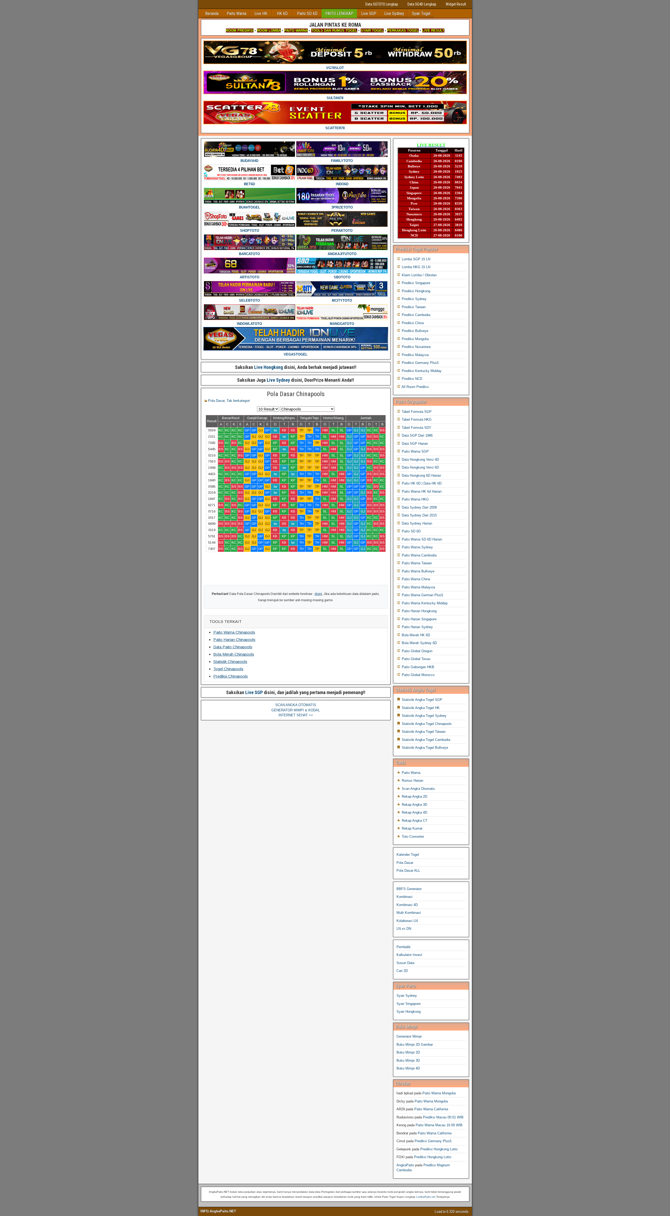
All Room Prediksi (415, 387)
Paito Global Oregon (416, 651)
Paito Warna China (415, 579)
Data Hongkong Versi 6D (420, 467)
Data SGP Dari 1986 (417, 435)
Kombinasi (404, 897)
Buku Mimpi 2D (408, 1052)
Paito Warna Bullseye (417, 571)
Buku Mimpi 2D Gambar (415, 1044)
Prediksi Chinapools (230, 676)
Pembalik (404, 947)
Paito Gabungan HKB (417, 667)
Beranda (212, 13)
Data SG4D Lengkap (421, 4)
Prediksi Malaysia (415, 355)
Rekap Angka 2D (414, 796)
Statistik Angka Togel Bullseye (424, 748)
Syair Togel (421, 13)
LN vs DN (404, 929)
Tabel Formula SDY (416, 428)
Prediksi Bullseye (414, 331)
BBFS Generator (409, 889)
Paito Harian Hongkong (419, 611)
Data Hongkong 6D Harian (421, 475)
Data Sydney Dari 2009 (419, 507)
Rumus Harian (412, 780)
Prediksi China (412, 323)
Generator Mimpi (409, 1036)
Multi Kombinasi (409, 913)
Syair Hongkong (409, 1012)
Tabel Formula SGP (416, 412)
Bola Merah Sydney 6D (419, 643)
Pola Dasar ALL (408, 870)
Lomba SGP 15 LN (415, 259)
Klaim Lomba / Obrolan (419, 275)
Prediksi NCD (411, 379)
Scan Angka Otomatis (418, 789)
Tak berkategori (238, 401)
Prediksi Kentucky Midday (421, 371)
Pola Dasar (216, 401)
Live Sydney (394, 13)
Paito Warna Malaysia (418, 587)
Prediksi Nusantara (416, 347)
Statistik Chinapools (230, 661)
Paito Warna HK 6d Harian (421, 491)
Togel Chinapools (228, 669)
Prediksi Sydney (414, 299)
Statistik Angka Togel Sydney (423, 716)
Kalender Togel (408, 855)
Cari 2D (402, 971)
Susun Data (405, 963)
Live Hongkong (268, 367)
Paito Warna (236, 13)
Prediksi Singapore (415, 283)
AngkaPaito (405, 1165)
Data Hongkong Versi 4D (420, 459)
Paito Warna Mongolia (439, 1093)
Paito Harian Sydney (417, 627)
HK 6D (282, 13)
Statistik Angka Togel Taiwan (423, 732)
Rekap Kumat (411, 828)
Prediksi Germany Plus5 (420, 363)
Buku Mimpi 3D (408, 1060)
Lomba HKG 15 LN (415, 267)
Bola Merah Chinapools (233, 654)
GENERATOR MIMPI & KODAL (295, 710)
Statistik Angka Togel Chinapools (426, 724)
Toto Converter (412, 836)
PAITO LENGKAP (339, 13)
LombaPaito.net (426, 1196)
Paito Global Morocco (417, 675)
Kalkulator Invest (409, 955)
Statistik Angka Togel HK (420, 708)
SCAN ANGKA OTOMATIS (295, 705)
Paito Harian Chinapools (234, 639)
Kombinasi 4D (407, 905)
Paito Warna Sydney (417, 547)
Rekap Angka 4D (414, 812)
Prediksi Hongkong (415, 291)
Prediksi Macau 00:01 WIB (443, 1117)
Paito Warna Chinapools (234, 632)
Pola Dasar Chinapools (296, 394)
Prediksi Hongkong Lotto (438, 1149)
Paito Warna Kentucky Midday (424, 603)
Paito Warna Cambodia (419, 555)
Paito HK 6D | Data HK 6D (421, 483)
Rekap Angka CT (414, 821)
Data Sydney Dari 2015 (419, 515)
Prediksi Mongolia (415, 339)
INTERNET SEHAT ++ (295, 715)
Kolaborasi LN (407, 921)
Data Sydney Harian (416, 523)
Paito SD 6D (307, 13)
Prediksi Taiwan (413, 307)
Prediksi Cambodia (415, 315)
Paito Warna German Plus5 (422, 595)
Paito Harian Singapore (419, 619)
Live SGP (368, 13)
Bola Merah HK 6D (415, 635)
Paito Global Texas (416, 659)
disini (318, 594)
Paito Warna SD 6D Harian (421, 539)
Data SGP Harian (414, 444)
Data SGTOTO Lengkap (381, 4)
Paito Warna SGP (415, 451)
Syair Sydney (407, 996)
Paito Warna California (431, 1109)
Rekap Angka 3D (414, 805)
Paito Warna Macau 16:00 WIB (439, 1125)
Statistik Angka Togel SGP (421, 700)
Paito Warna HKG (415, 499)
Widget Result (456, 4)
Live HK (260, 13)
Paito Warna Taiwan (416, 563)
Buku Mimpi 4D (408, 1068)
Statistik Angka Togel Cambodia (425, 740)
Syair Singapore (409, 1004)
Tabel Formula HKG (416, 419)
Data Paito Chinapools (232, 647)
